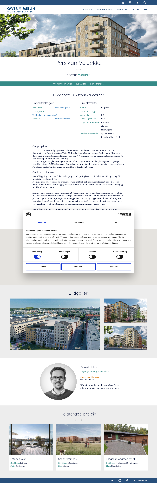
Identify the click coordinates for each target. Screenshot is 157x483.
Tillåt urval (78, 267)
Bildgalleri (81, 84)
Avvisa (43, 267)
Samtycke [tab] (42, 222)
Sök (144, 2)
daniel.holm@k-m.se (89, 377)
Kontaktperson (96, 84)
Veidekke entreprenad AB (45, 115)
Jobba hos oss (104, 9)
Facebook (137, 2)
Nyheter (87, 9)
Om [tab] (115, 222)
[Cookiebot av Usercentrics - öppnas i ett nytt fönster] (120, 214)
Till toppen (138, 480)
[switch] (64, 257)
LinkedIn (122, 2)
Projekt (136, 9)
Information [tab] (78, 222)
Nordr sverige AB (61, 108)
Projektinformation (62, 84)
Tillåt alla (114, 267)
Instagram (130, 2)
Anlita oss (122, 9)
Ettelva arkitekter (61, 119)
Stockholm (84, 75)
